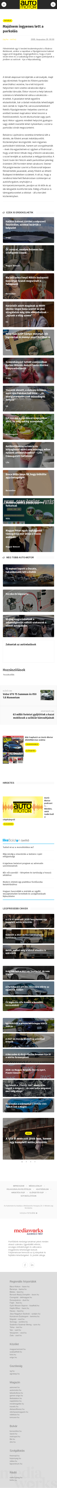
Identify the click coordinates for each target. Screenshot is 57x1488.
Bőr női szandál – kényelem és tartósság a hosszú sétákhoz (27, 873)
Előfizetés (30, 751)
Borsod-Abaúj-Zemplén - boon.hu (24, 1294)
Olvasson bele (32, 744)
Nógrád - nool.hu (17, 1319)
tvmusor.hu (14, 1417)
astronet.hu (15, 1387)
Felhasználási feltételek (19, 1189)
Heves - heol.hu (17, 1311)
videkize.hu (15, 1414)
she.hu (13, 1442)
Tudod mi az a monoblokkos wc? (18, 847)
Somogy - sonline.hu (19, 1322)
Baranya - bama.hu (18, 1289)
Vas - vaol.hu (15, 1330)
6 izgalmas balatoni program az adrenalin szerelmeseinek (23, 864)
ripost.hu (13, 1434)
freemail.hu (15, 1456)
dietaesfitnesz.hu (17, 1409)
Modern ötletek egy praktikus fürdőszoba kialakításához (23, 883)
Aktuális (7, 20)
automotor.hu (15, 1390)
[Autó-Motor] (28, 4)
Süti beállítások (29, 1196)
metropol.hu (15, 1436)
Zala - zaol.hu (16, 1335)
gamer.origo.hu (16, 1395)
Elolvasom (8, 824)
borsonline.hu (16, 1431)
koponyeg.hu (15, 1458)
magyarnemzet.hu (18, 1349)
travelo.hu (14, 1406)
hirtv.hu (13, 1354)
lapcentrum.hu (16, 1464)
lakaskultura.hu (16, 1393)
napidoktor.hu (16, 1401)
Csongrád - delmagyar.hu (21, 1297)
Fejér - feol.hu (16, 1303)
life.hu (12, 1439)
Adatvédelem (42, 1189)
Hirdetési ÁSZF (18, 1193)
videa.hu (13, 1461)
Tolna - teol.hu (16, 1327)
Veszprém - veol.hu (18, 1333)
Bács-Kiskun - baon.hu (19, 1286)
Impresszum (18, 1186)
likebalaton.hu (16, 1398)
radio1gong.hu (16, 1477)
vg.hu (12, 1371)
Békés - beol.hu (16, 1292)
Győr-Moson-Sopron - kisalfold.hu (24, 1305)
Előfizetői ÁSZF (37, 1193)
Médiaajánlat (35, 1186)
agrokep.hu (15, 1374)
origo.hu (13, 1357)
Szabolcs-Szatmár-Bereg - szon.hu (25, 1324)
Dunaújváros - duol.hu (19, 1300)
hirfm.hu (13, 1480)
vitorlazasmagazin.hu (19, 1412)
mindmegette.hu (17, 1404)
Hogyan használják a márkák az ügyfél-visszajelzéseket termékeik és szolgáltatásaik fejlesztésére (24, 894)
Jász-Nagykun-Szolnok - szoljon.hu (25, 1314)
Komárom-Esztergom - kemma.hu (24, 1316)
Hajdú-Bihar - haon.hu (19, 1308)
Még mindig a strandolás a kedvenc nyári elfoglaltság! (22, 855)
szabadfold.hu (16, 1352)
